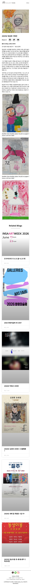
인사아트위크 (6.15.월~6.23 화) (15, 258)
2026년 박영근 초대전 (11, 386)
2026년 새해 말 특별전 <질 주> (14, 513)
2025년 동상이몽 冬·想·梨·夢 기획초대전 (15, 560)
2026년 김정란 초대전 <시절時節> (15, 450)
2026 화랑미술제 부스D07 (13, 323)
